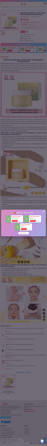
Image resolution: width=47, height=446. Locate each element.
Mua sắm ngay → (23, 233)
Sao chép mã (14, 220)
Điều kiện (20, 220)
